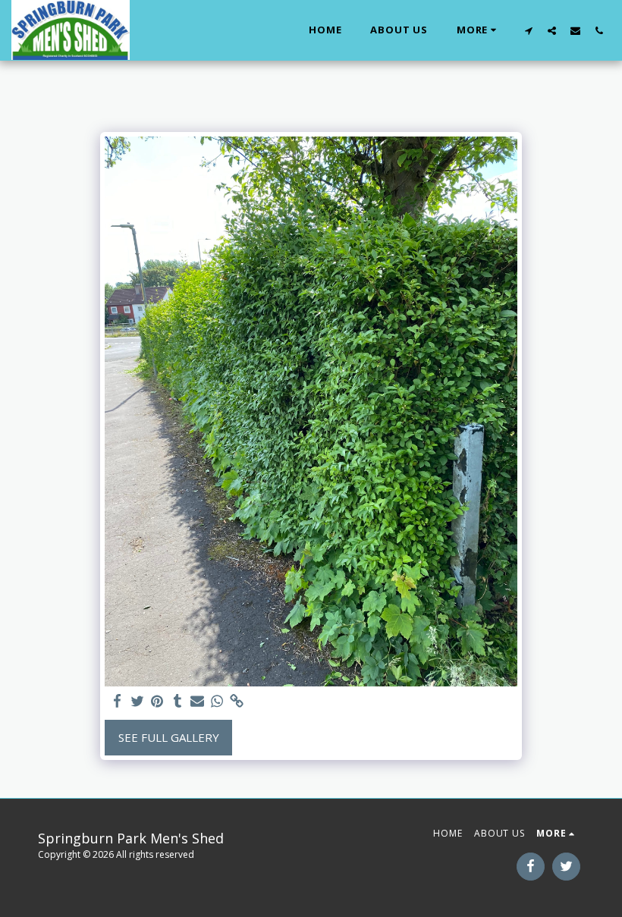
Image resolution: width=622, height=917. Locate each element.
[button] (528, 30)
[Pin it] (157, 701)
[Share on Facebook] (118, 701)
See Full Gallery (168, 737)
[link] (237, 701)
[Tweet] (137, 701)
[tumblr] (177, 701)
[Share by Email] (197, 701)
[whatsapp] (217, 701)
